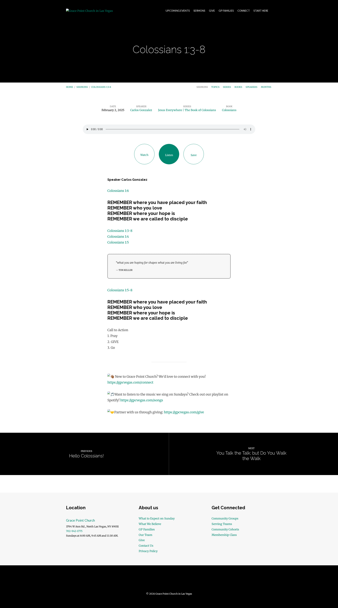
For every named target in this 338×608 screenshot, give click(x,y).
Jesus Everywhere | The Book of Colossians (187, 110)
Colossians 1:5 (118, 242)
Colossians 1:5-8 (119, 290)
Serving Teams (222, 524)
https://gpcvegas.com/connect (130, 382)
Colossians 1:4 (118, 237)
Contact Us (146, 545)
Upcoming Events (178, 11)
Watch (144, 155)
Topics (215, 87)
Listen (169, 155)
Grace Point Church (80, 520)
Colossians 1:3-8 (101, 87)
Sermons (199, 11)
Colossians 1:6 (118, 191)
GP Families (226, 11)
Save (194, 155)
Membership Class (224, 535)
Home (69, 87)
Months (266, 87)
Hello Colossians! (86, 455)
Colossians (229, 110)
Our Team (145, 535)
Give (212, 11)
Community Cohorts (225, 529)
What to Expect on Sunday (157, 518)
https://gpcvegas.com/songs (141, 400)
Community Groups (225, 518)
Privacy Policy (148, 551)
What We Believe (150, 524)
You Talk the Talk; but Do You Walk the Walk (251, 455)
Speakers (251, 87)
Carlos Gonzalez (141, 110)
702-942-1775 (74, 531)
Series (227, 87)
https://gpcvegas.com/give (184, 412)
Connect (243, 11)
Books (238, 87)
